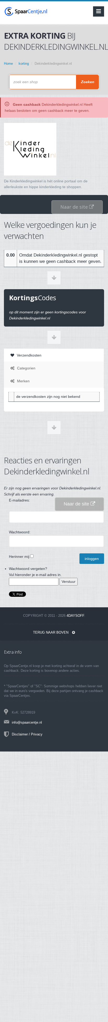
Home (8, 64)
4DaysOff (75, 616)
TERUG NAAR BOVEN (51, 632)
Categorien (25, 368)
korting (24, 64)
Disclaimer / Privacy (27, 734)
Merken (23, 381)
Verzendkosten (28, 355)
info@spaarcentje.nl (27, 722)
